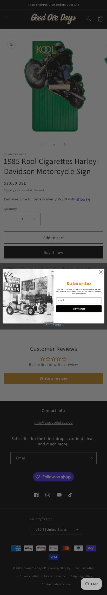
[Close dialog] (101, 272)
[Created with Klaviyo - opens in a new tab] (53, 324)
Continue (79, 308)
